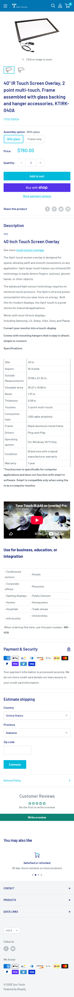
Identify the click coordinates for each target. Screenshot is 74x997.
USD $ (9, 930)
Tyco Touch (11, 119)
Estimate (15, 764)
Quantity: (9, 162)
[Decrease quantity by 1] (21, 163)
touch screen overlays (30, 250)
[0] (67, 6)
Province (9, 724)
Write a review (37, 817)
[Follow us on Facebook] (6, 948)
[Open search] (53, 6)
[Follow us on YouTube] (12, 948)
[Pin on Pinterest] (54, 209)
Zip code (9, 742)
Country (9, 707)
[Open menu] (5, 5)
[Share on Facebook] (47, 209)
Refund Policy (12, 780)
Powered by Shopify (15, 989)
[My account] (60, 6)
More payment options (37, 196)
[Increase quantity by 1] (40, 163)
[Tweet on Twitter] (61, 209)
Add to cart (37, 176)
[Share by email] (67, 209)
